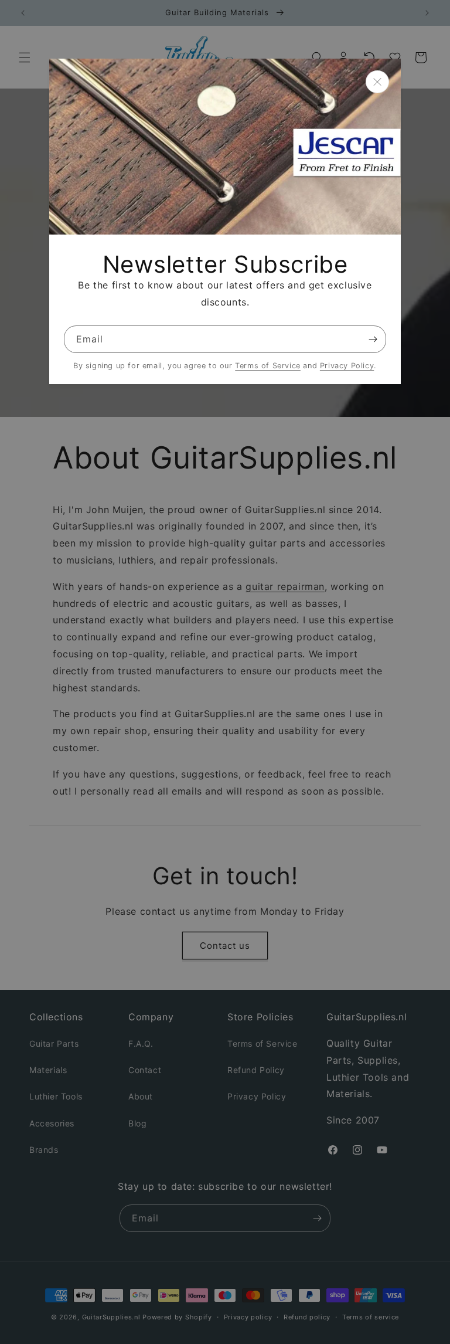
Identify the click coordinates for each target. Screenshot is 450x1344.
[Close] (377, 81)
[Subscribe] (373, 339)
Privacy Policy (347, 365)
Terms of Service (268, 365)
